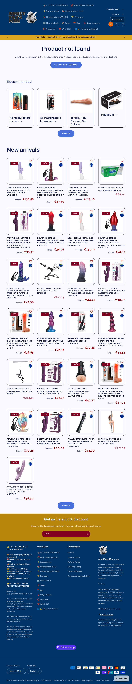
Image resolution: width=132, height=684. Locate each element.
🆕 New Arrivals (44, 580)
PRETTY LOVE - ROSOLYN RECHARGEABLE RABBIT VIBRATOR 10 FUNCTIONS (49, 441)
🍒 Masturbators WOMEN (48, 571)
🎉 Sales (41, 585)
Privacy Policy (74, 557)
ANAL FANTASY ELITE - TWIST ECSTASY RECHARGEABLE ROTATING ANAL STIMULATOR (81, 442)
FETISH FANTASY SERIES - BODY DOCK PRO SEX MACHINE (49, 290)
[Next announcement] (124, 37)
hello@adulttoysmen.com (110, 609)
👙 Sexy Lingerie (44, 594)
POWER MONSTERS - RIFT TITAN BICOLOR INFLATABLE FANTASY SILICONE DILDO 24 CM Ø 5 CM (50, 342)
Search (71, 552)
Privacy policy (59, 680)
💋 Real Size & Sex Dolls (47, 557)
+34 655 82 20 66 (106, 614)
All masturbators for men (20, 119)
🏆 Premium (42, 576)
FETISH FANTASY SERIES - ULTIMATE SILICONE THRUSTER (79, 341)
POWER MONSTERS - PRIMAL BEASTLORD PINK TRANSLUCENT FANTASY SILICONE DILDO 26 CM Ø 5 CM (111, 343)
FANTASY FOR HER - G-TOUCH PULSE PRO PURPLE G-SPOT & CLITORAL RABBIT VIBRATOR (20, 490)
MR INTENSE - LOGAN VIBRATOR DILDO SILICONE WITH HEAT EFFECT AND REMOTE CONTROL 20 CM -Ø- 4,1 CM (111, 393)
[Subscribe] (87, 534)
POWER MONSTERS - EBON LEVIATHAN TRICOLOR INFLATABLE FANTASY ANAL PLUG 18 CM (19, 442)
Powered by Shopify (32, 680)
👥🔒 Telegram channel (47, 608)
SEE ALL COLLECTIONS (66, 65)
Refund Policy (74, 562)
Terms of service (73, 680)
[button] (110, 24)
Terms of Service (75, 571)
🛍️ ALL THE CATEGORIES (48, 552)
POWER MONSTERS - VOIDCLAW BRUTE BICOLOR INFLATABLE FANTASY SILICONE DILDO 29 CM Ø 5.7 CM (50, 192)
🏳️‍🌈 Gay (40, 590)
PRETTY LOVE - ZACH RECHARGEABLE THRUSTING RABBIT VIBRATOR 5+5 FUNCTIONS (111, 291)
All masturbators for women (50, 119)
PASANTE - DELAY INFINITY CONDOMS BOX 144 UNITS (110, 189)
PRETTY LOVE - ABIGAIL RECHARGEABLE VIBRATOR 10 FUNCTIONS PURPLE (49, 391)
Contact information (102, 680)
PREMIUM (107, 115)
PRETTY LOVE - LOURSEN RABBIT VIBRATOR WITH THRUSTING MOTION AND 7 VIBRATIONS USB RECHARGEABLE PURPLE (19, 243)
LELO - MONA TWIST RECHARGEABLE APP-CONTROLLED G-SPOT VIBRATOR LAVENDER (78, 191)
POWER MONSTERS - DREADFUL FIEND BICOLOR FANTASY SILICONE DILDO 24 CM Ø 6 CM (81, 291)
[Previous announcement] (7, 37)
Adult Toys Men (18, 680)
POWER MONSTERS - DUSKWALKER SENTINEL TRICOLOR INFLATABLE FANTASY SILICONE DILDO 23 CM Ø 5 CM (20, 293)
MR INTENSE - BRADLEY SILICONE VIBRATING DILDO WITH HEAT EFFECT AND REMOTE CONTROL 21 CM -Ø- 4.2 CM (20, 343)
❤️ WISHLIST (43, 604)
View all (66, 133)
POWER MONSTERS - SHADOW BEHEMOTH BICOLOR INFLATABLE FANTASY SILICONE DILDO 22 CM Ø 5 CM (111, 243)
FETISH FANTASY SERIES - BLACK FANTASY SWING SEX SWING (19, 391)
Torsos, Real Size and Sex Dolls (79, 121)
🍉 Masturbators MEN (46, 566)
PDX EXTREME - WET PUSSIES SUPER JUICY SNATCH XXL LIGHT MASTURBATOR (78, 392)
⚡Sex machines (44, 562)
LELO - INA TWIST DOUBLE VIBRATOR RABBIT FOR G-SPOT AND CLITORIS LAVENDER (19, 191)
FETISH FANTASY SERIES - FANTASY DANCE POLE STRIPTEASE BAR (110, 441)
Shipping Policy (74, 566)
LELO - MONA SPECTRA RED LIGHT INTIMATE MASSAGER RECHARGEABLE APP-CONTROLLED (80, 241)
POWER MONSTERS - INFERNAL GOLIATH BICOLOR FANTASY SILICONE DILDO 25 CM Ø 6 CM (50, 241)
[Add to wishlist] (30, 160)
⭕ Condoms (42, 599)
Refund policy (47, 680)
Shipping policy (87, 680)
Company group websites (78, 576)
